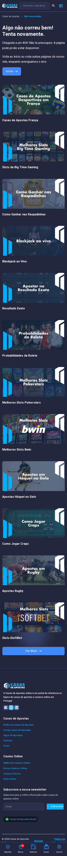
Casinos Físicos (11, 773)
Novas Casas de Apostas (17, 730)
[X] (11, 707)
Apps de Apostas (13, 735)
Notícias (7, 740)
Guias (6, 745)
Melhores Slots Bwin (16, 449)
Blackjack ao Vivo (14, 261)
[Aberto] (61, 6)
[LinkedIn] (16, 707)
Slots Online (9, 778)
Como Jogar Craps (15, 543)
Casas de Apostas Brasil (23, 819)
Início (9, 71)
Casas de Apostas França (20, 120)
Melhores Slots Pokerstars (21, 402)
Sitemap (38, 841)
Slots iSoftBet (12, 638)
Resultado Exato (13, 308)
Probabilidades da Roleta (19, 355)
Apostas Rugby (12, 591)
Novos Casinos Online (15, 768)
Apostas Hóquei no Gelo (19, 496)
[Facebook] (5, 707)
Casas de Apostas (11, 16)
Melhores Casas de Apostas (18, 724)
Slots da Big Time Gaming (20, 167)
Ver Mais (31, 650)
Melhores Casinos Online (17, 762)
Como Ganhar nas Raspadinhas (24, 214)
